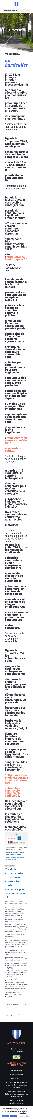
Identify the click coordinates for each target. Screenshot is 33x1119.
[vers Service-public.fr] (16, 843)
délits (20, 960)
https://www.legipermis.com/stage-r (16, 440)
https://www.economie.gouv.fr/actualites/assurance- (16, 778)
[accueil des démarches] (16, 834)
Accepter (5, 1116)
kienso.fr (20, 1017)
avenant (11, 942)
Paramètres (22, 1116)
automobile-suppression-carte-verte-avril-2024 (14, 791)
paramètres (23, 1113)
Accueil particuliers (11, 847)
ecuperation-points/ (13, 449)
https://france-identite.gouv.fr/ (16, 258)
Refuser (13, 1116)
